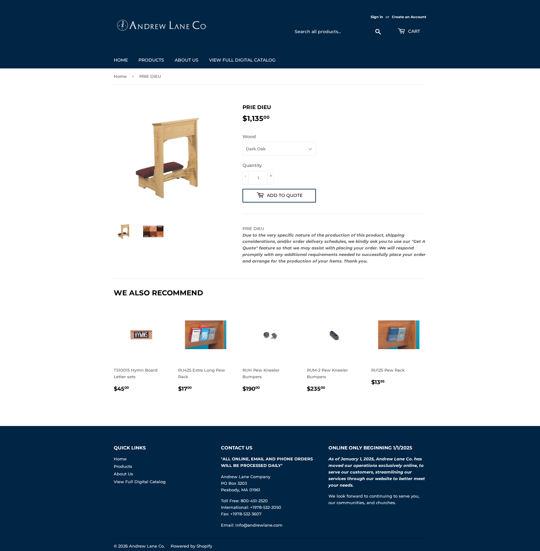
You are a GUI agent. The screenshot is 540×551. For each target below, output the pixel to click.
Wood (249, 136)
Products (151, 60)
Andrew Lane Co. (147, 545)
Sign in (377, 17)
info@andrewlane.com (258, 525)
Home (121, 60)
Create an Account (409, 17)
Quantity (252, 165)
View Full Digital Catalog (242, 60)
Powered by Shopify (191, 545)
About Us (186, 60)
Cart (413, 31)
